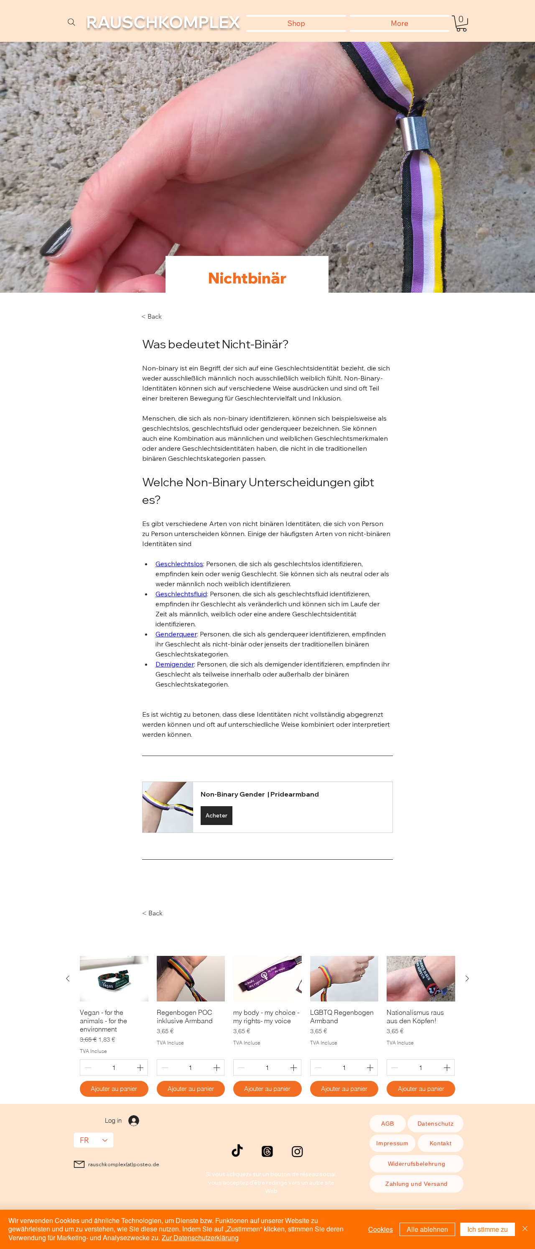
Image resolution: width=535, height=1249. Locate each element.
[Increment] (141, 1067)
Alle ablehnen (427, 1229)
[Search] (71, 22)
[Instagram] (297, 1151)
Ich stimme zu (487, 1229)
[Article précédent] (68, 978)
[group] (267, 1026)
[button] (461, 23)
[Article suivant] (467, 978)
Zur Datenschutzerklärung (200, 1237)
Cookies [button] (380, 1229)
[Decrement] (87, 1067)
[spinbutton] (114, 1067)
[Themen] (267, 1151)
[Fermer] (525, 1229)
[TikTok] (237, 1151)
